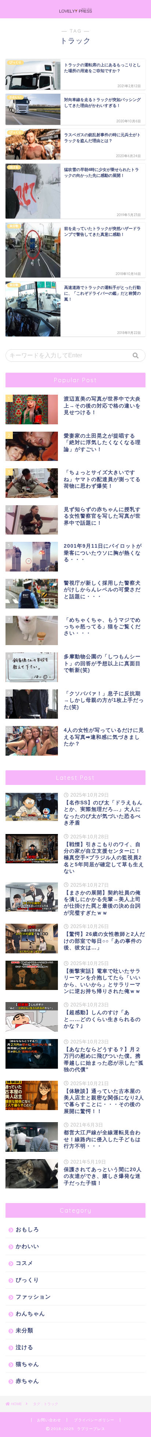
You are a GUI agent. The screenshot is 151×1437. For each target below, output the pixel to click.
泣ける (24, 1347)
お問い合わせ (49, 1420)
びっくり (27, 1280)
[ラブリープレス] (76, 10)
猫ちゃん (27, 1364)
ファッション (33, 1296)
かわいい (27, 1246)
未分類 (24, 1330)
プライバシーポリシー (94, 1420)
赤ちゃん (27, 1381)
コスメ (24, 1263)
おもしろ (27, 1229)
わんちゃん (30, 1313)
